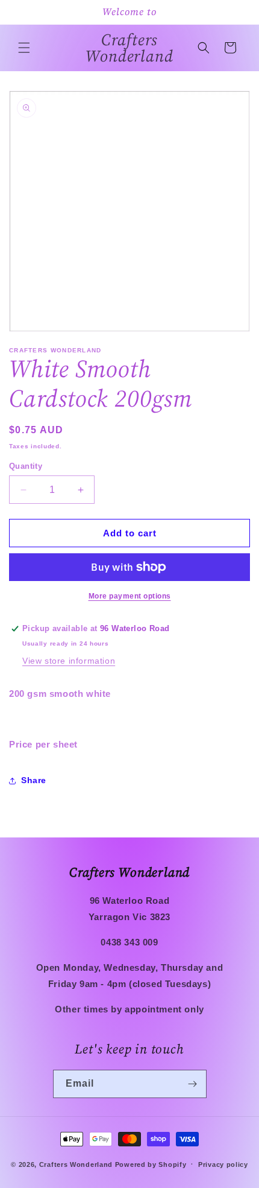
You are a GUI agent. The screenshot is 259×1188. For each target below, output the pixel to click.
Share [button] (33, 780)
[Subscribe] (192, 1084)
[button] (24, 47)
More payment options (130, 596)
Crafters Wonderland (76, 1163)
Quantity (25, 466)
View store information (68, 660)
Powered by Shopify (151, 1163)
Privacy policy (223, 1164)
